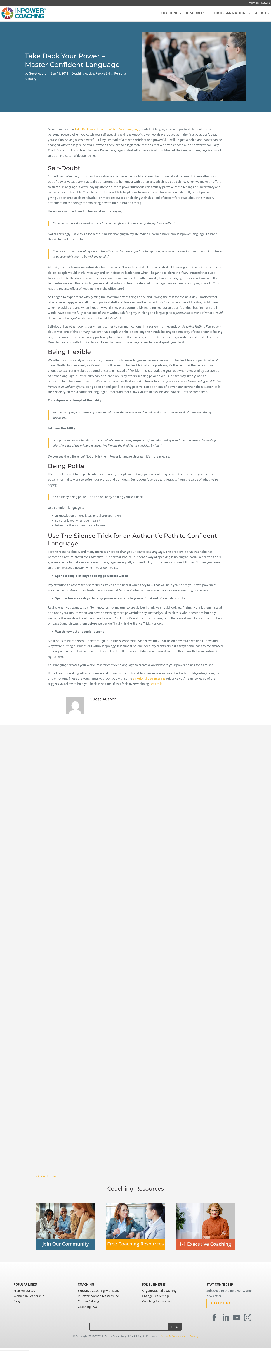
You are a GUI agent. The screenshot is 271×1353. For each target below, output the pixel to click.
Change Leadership (155, 1296)
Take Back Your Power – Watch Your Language (107, 129)
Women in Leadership (29, 1296)
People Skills (104, 73)
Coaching (169, 13)
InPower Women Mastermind (98, 1296)
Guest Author (38, 73)
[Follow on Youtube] (236, 1318)
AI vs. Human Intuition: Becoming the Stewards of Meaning (98, 1015)
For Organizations (229, 13)
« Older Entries (46, 1176)
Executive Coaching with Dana (99, 1291)
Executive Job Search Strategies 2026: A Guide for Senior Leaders (104, 1160)
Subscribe (220, 1303)
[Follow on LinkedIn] (225, 1318)
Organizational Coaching (159, 1291)
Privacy (193, 1336)
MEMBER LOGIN (259, 2)
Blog (17, 1301)
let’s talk (156, 684)
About (260, 13)
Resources (195, 13)
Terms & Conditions (173, 1336)
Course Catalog (88, 1301)
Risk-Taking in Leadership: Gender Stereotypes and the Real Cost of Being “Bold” (119, 869)
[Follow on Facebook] (214, 1318)
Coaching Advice (82, 73)
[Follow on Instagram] (247, 1318)
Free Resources (24, 1291)
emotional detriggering (149, 678)
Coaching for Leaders (157, 1301)
